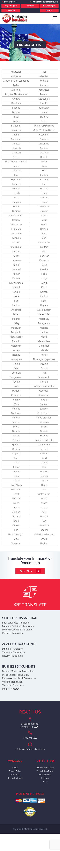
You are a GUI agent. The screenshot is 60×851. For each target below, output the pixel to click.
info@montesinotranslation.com (45, 2)
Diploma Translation (12, 648)
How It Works (45, 774)
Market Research (10, 688)
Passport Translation (13, 633)
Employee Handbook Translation (19, 678)
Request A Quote (15, 778)
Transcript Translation (13, 652)
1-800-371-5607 (9, 2)
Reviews (45, 778)
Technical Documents (13, 685)
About (15, 768)
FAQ (45, 781)
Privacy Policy (15, 771)
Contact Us (15, 774)
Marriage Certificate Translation (18, 626)
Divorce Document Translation (17, 629)
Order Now (26, 571)
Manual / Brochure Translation (17, 671)
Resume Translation (12, 655)
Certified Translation (45, 768)
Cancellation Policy (45, 771)
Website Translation (12, 681)
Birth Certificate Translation (16, 622)
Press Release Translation (15, 674)
